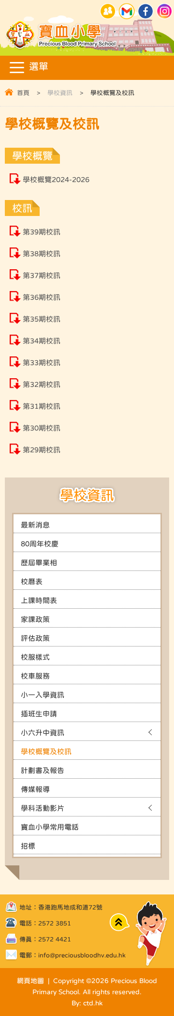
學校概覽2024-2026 (56, 179)
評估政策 (35, 638)
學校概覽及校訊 (46, 751)
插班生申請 (39, 713)
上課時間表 (39, 600)
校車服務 (35, 675)
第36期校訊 (41, 297)
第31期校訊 (41, 406)
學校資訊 (59, 93)
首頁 (23, 93)
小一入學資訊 (42, 694)
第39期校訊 (41, 231)
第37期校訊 (41, 275)
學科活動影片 (42, 808)
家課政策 (35, 619)
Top (119, 922)
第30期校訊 (41, 427)
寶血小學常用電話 (50, 827)
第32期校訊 (41, 384)
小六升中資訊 (42, 732)
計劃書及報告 (42, 770)
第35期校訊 (41, 319)
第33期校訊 (41, 362)
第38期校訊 (41, 253)
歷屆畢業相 (39, 562)
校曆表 (32, 581)
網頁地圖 (30, 980)
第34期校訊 (41, 340)
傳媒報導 (35, 789)
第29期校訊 (41, 449)
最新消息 (35, 524)
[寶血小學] (62, 48)
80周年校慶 (39, 543)
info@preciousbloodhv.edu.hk (82, 955)
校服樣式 (35, 657)
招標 (28, 845)
